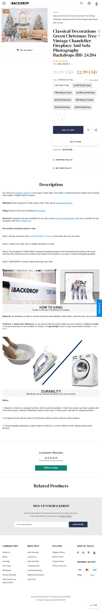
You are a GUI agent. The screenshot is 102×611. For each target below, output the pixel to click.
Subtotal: (57, 150)
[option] (24, 25)
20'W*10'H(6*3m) (83, 107)
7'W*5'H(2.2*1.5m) (63, 93)
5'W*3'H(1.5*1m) (61, 85)
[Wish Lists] (88, 130)
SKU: (55, 64)
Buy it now (75, 142)
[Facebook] (79, 552)
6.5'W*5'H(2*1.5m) (82, 85)
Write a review (51, 468)
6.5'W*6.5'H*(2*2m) (85, 93)
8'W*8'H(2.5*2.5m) (84, 100)
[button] (59, 61)
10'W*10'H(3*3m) (62, 107)
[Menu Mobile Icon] (4, 3)
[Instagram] (84, 552)
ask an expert (26, 50)
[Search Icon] (81, 3)
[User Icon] (89, 3)
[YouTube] (95, 552)
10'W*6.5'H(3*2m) (62, 100)
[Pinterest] (90, 552)
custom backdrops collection (41, 236)
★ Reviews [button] (99, 308)
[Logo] (19, 3)
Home (55, 12)
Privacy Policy (65, 516)
